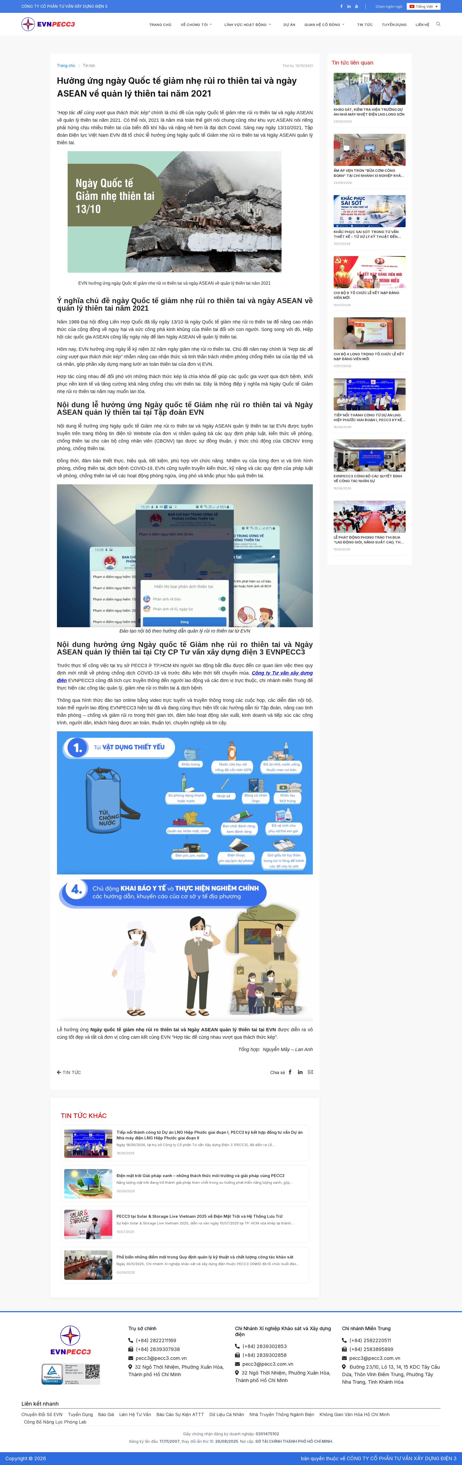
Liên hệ (423, 24)
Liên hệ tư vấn (135, 1414)
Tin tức (365, 24)
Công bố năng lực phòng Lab (55, 1422)
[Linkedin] (349, 6)
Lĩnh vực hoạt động (246, 24)
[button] (438, 24)
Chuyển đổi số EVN (42, 1414)
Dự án (289, 24)
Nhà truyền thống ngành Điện (281, 1414)
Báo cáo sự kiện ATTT (180, 1414)
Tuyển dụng (394, 24)
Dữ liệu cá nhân (226, 1414)
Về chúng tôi (194, 24)
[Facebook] (341, 6)
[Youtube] (356, 6)
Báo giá (106, 1414)
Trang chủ (160, 24)
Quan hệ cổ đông (322, 24)
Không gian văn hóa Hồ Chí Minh (354, 1414)
